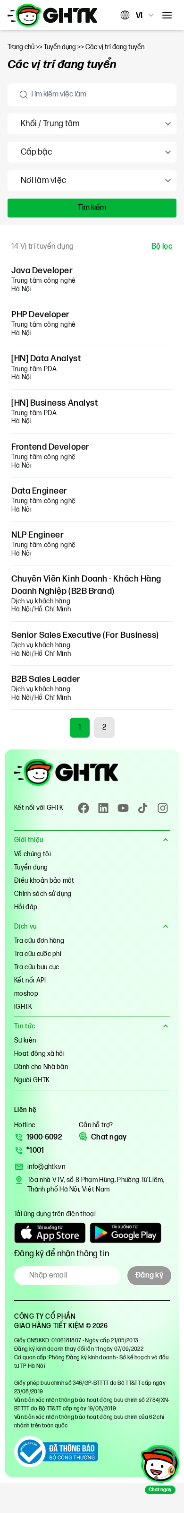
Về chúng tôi (32, 854)
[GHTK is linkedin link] (103, 808)
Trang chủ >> (26, 47)
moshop (26, 994)
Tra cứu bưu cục (36, 967)
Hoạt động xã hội (39, 1054)
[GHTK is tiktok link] (143, 808)
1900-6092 (44, 1137)
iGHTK (23, 1007)
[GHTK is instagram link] (163, 808)
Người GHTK (32, 1080)
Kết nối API (30, 980)
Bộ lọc (162, 246)
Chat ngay (109, 1137)
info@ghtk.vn (46, 1167)
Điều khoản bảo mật (44, 881)
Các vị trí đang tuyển (114, 47)
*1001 (35, 1150)
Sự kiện (25, 1040)
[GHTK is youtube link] (123, 808)
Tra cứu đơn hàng (39, 941)
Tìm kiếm (92, 207)
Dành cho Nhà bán (41, 1067)
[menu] (167, 15)
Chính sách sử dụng (43, 894)
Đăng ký (149, 1275)
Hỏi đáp (25, 907)
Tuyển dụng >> (64, 47)
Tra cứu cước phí (37, 954)
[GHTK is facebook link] (83, 808)
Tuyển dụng (31, 867)
